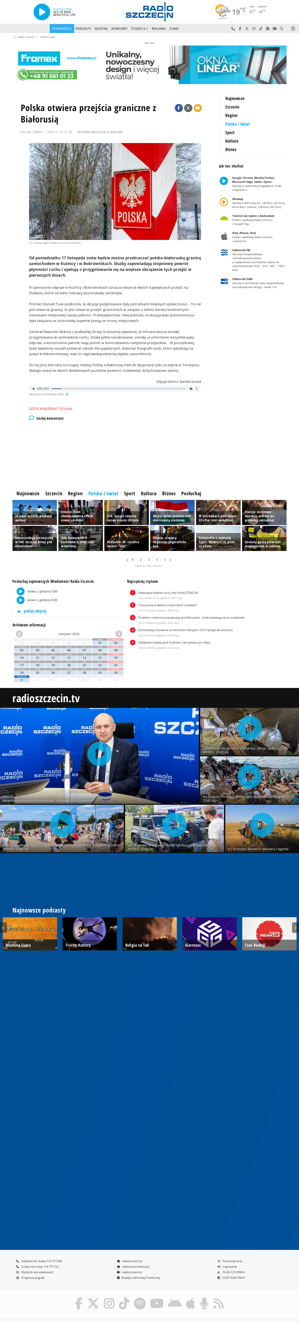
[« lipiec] (24, 633)
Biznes (231, 149)
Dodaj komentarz (50, 418)
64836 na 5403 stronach (148, 565)
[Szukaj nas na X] (93, 1298)
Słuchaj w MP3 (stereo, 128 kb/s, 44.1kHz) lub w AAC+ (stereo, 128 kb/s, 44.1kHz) (258, 203)
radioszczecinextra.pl (135, 1267)
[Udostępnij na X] (188, 108)
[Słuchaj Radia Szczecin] (42, 12)
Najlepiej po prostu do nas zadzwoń (233, 28)
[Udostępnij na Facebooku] (179, 108)
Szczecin (232, 107)
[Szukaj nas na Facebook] (79, 1298)
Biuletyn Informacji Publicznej (140, 1278)
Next (295, 927)
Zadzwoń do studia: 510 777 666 (41, 1261)
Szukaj (281, 28)
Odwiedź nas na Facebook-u (240, 28)
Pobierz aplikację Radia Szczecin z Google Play (253, 220)
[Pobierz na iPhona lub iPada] (190, 1298)
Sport (230, 132)
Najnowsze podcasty (39, 910)
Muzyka (101, 28)
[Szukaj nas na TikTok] (124, 1298)
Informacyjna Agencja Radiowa (100, 132)
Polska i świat (47, 36)
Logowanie (229, 1267)
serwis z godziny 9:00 (41, 591)
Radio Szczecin (26, 36)
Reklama (159, 28)
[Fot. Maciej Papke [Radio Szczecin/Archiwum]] (115, 191)
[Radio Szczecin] (149, 12)
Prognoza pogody (33, 1278)
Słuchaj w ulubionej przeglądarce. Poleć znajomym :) (256, 183)
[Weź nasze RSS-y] (218, 1298)
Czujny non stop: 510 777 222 (40, 1267)
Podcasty (83, 28)
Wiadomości (62, 28)
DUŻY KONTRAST (233, 1278)
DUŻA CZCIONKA (233, 1272)
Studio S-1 (139, 28)
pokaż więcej (34, 611)
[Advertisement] (115, 454)
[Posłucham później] (66, 394)
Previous (3, 927)
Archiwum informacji (29, 625)
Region (231, 115)
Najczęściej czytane (142, 581)
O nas (174, 28)
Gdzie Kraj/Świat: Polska (50, 408)
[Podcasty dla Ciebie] (204, 1298)
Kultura (231, 141)
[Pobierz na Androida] (175, 1298)
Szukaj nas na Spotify (267, 28)
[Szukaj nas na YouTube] (157, 1298)
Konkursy (119, 28)
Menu (293, 28)
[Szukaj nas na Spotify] (140, 1298)
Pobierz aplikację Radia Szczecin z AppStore (252, 237)
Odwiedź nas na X (246, 28)
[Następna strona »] (170, 560)
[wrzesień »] (114, 633)
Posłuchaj (191, 493)
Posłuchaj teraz (232, 1261)
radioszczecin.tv (46, 698)
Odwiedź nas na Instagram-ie (253, 28)
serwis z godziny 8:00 (41, 600)
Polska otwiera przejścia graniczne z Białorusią (88, 113)
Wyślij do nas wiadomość (274, 28)
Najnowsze (234, 98)
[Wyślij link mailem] (198, 108)
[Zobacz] (149, 64)
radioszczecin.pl (131, 1261)
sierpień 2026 (69, 634)
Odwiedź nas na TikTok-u (260, 28)
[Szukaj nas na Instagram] (109, 1298)
